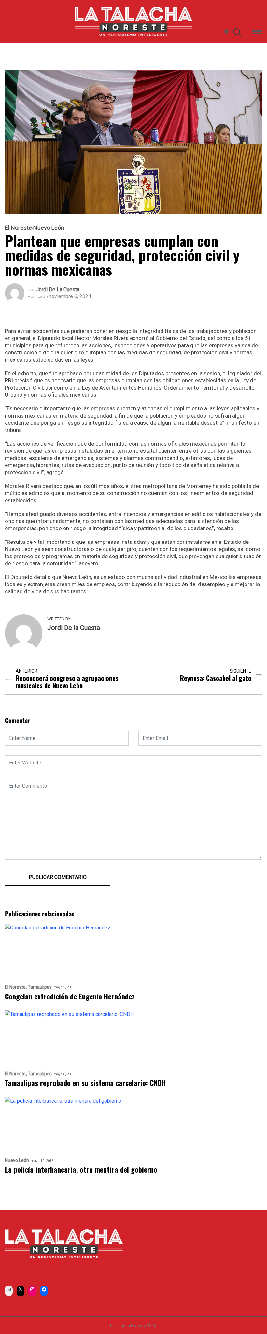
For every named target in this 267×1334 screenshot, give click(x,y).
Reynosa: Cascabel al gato (215, 678)
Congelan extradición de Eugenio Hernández (70, 996)
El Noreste (18, 228)
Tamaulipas (40, 987)
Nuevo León (48, 228)
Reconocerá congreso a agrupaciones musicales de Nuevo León (67, 681)
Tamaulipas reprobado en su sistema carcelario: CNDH (85, 1083)
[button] (257, 33)
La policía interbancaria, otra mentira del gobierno (81, 1169)
